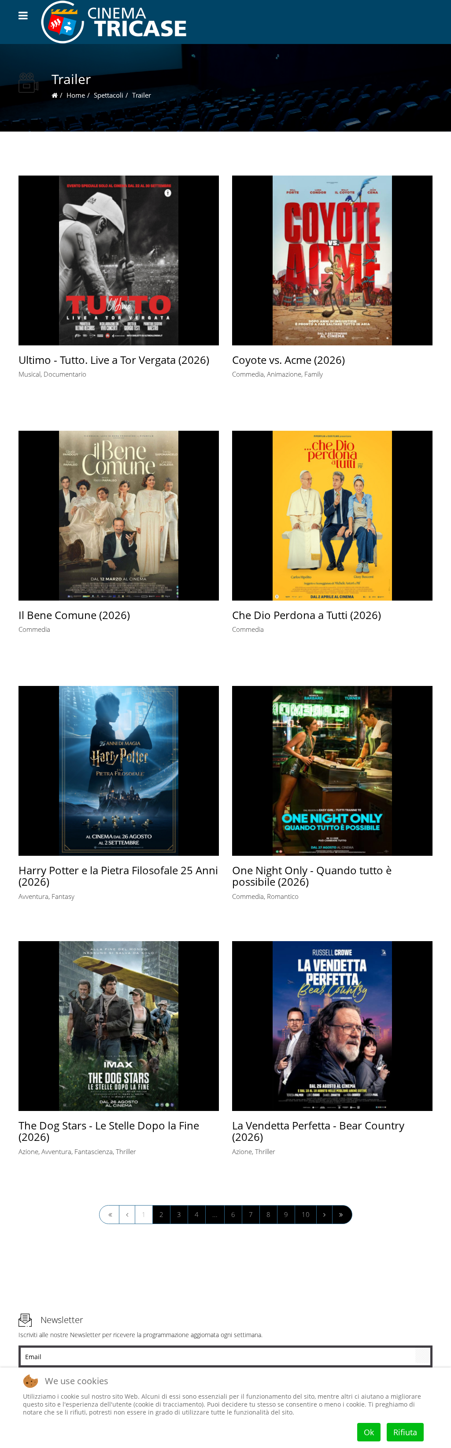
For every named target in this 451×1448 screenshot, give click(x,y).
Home (76, 95)
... (215, 1214)
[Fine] (342, 1214)
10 (306, 1214)
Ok (369, 1432)
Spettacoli (108, 95)
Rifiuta (405, 1432)
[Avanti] (324, 1214)
